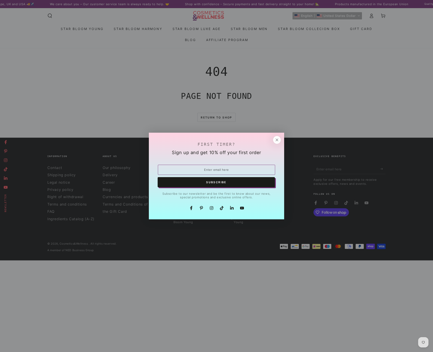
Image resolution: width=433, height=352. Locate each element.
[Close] (277, 140)
